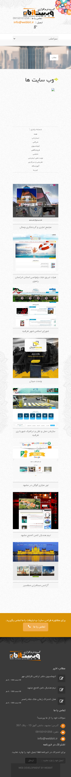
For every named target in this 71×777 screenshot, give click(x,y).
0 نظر (7, 680)
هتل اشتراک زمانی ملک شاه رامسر (38, 699)
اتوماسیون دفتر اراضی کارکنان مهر (38, 676)
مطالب (54, 58)
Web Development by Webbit (36, 768)
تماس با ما (39, 627)
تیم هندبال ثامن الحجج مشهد (41, 688)
